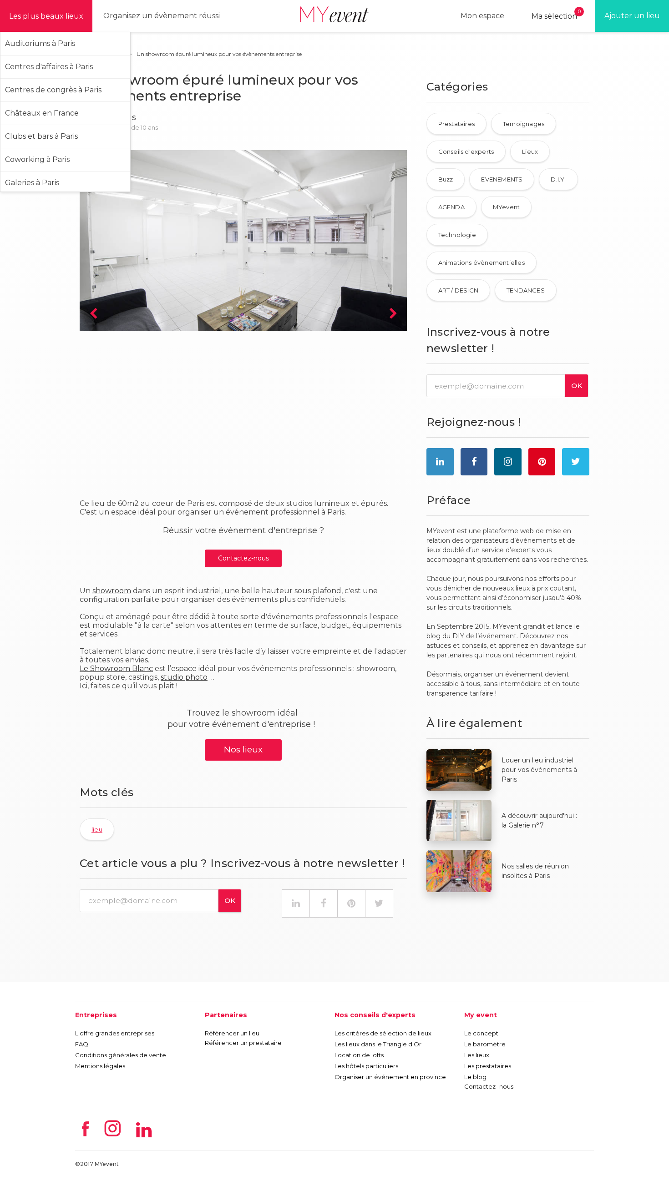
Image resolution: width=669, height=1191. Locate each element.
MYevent (506, 207)
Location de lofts (359, 1055)
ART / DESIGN (458, 290)
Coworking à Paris (37, 159)
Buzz (445, 179)
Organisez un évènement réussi (161, 15)
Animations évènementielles (481, 262)
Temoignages (523, 123)
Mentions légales (100, 1066)
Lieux (530, 151)
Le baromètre (485, 1044)
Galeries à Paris (32, 182)
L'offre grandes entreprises (114, 1033)
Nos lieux (243, 749)
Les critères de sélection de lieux (382, 1033)
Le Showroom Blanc (116, 668)
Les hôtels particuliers (366, 1066)
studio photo (184, 677)
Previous (93, 314)
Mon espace (482, 15)
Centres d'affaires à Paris (49, 66)
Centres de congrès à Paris (53, 90)
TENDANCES (526, 290)
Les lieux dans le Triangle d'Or (377, 1044)
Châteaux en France (42, 113)
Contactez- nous (488, 1086)
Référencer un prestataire (243, 1042)
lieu (96, 829)
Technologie (457, 234)
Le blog (475, 1076)
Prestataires (456, 123)
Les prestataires (487, 1066)
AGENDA (451, 207)
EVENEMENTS (501, 179)
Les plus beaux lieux (46, 16)
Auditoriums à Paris (40, 43)
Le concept (481, 1033)
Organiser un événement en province (390, 1076)
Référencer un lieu (232, 1033)
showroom (111, 590)
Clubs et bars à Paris (41, 136)
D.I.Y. (558, 179)
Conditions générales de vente (120, 1055)
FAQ (81, 1044)
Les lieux (476, 1055)
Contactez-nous (243, 558)
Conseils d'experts (466, 151)
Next (393, 314)
